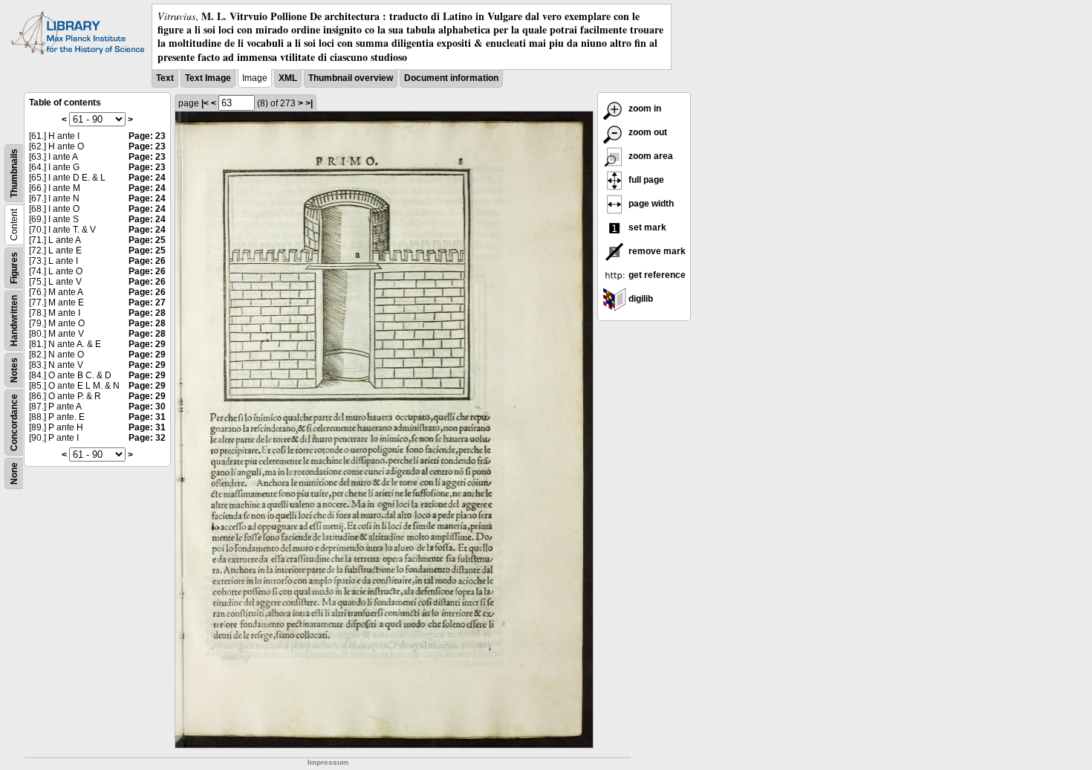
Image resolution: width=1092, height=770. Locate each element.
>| (309, 103)
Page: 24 (147, 177)
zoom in (643, 108)
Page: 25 (147, 240)
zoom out (646, 132)
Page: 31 (147, 417)
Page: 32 (147, 438)
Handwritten (14, 320)
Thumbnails (14, 173)
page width (650, 203)
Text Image (208, 78)
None (14, 473)
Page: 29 (147, 344)
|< (205, 103)
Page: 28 (147, 313)
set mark (646, 227)
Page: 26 (147, 261)
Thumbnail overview (350, 78)
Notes (14, 370)
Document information (451, 78)
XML (288, 78)
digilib (639, 299)
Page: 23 (147, 136)
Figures (14, 268)
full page (645, 180)
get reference (656, 275)
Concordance (14, 422)
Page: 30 (147, 406)
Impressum (328, 762)
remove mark (656, 251)
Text (165, 78)
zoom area (649, 156)
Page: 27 (147, 302)
